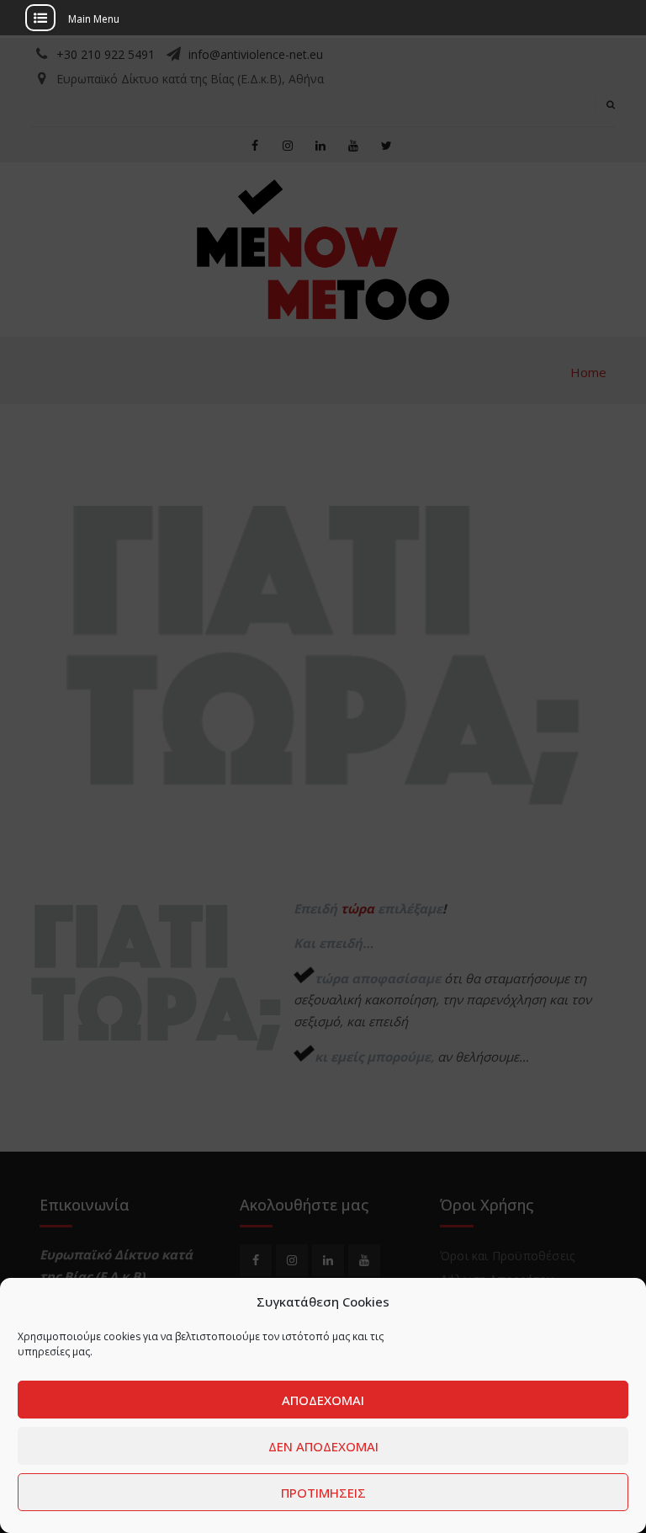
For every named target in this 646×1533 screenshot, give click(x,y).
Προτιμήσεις (323, 1492)
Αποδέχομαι (323, 1400)
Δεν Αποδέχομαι (323, 1446)
